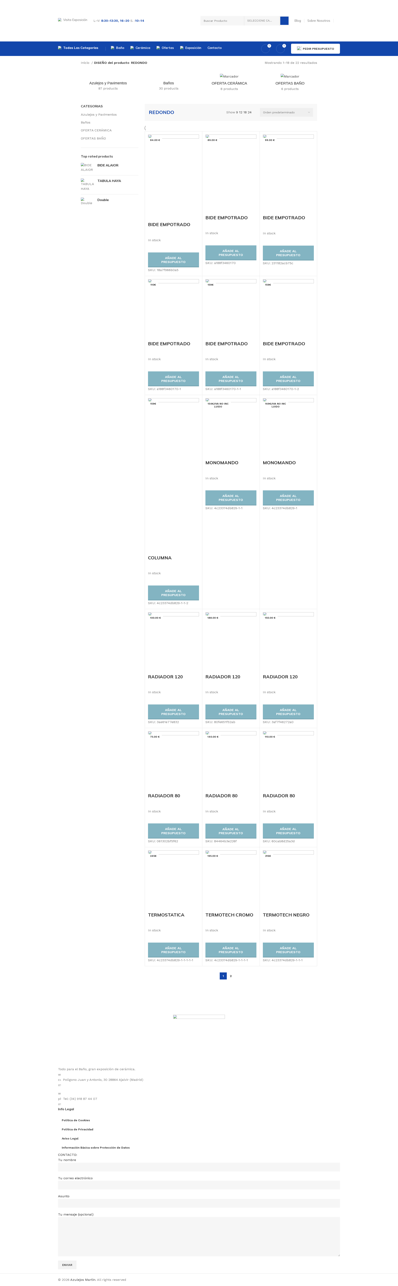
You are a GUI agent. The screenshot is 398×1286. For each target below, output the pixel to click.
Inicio (85, 63)
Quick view (164, 216)
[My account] (338, 21)
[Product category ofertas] (290, 84)
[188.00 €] (230, 637)
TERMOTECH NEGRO (286, 915)
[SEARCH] (284, 21)
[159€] (230, 304)
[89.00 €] (230, 169)
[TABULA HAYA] (87, 184)
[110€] (173, 304)
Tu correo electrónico (75, 1178)
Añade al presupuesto (173, 260)
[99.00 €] (288, 169)
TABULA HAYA (109, 181)
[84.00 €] (173, 173)
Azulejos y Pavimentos (99, 114)
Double (103, 200)
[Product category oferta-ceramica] (229, 84)
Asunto (63, 1196)
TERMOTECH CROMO (229, 915)
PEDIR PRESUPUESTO (318, 48)
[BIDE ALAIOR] (87, 167)
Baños (85, 122)
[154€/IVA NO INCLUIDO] (230, 423)
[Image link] (199, 1040)
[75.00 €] (173, 756)
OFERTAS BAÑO (93, 138)
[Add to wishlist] (176, 216)
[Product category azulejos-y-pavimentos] (108, 83)
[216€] (288, 876)
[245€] (173, 876)
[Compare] (153, 216)
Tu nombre (67, 1160)
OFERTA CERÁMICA (96, 130)
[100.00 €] (173, 637)
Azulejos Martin (82, 1280)
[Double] (87, 201)
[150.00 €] (288, 637)
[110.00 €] (288, 756)
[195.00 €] (230, 876)
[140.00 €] (230, 756)
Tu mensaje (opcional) (75, 1214)
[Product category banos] (169, 83)
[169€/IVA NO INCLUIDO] (288, 423)
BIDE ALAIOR (107, 165)
